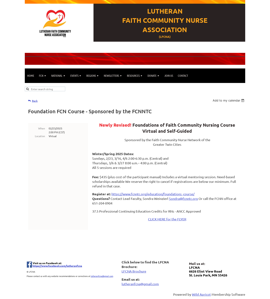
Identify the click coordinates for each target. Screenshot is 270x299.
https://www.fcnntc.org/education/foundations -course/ (153, 194)
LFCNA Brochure (134, 271)
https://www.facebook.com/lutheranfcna (57, 265)
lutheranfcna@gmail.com (102, 276)
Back (35, 101)
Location (40, 136)
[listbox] (229, 100)
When (41, 128)
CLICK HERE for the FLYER (167, 219)
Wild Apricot (201, 294)
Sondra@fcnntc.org (183, 198)
